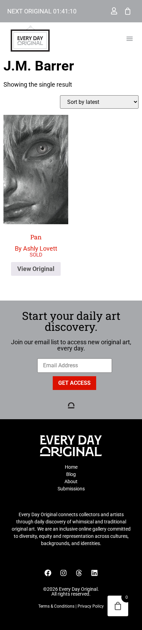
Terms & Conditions (56, 606)
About (71, 481)
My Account (114, 11)
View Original (35, 268)
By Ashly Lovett (36, 242)
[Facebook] (48, 573)
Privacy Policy (91, 606)
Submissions (71, 488)
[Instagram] (63, 573)
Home (71, 467)
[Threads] (79, 573)
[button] (129, 38)
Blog (71, 474)
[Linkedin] (94, 573)
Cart (128, 11)
